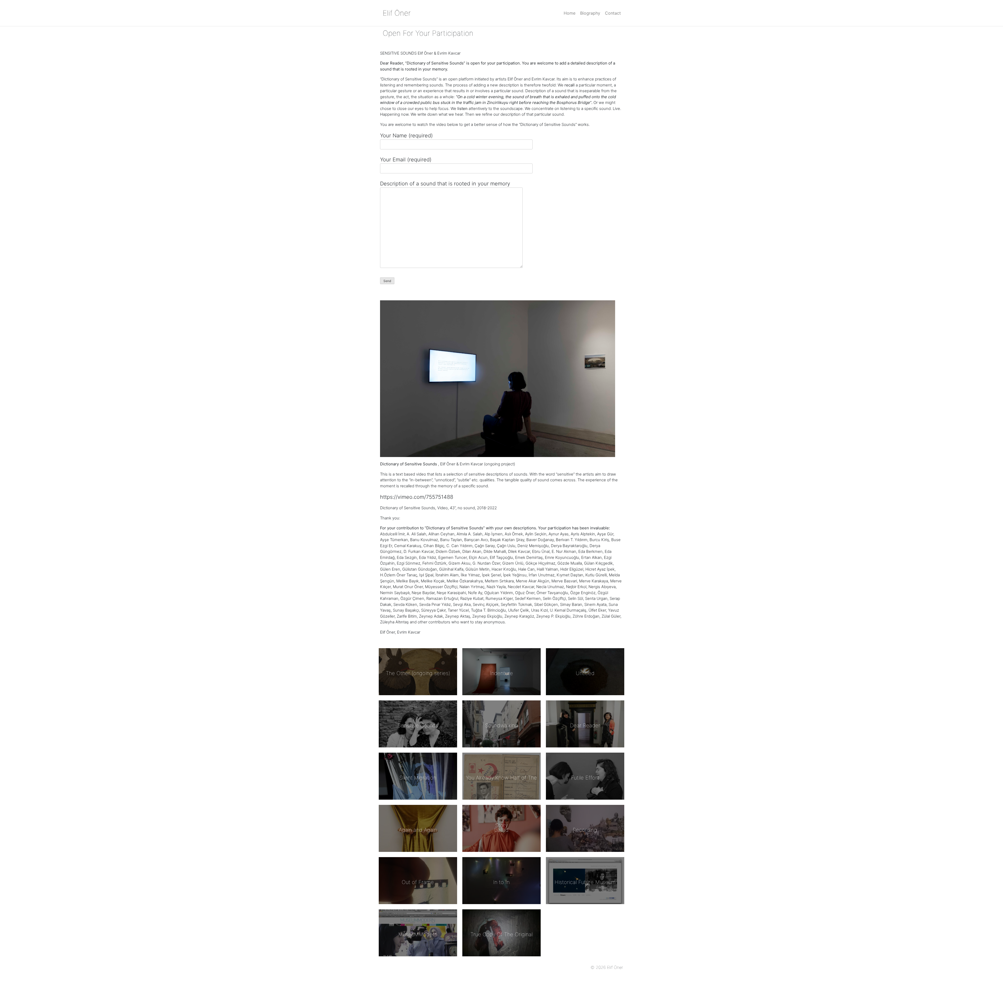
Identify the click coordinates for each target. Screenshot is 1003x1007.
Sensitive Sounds (418, 725)
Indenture (501, 673)
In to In (501, 882)
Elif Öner (397, 13)
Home (569, 13)
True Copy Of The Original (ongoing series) (501, 958)
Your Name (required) (406, 135)
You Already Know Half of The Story (501, 801)
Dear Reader (585, 725)
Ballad (501, 830)
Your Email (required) (405, 159)
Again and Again (418, 830)
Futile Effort (585, 778)
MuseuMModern (417, 934)
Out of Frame (418, 882)
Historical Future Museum (585, 882)
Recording (585, 830)
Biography (590, 13)
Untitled (585, 673)
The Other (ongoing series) (418, 673)
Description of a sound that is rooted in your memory (445, 183)
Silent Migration (417, 778)
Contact (613, 13)
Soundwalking (501, 725)
